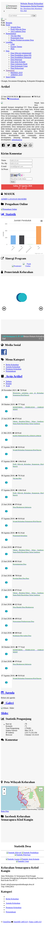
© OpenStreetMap (31, 809)
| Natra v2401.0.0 (34, 922)
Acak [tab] (8, 386)
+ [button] (4, 789)
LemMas (9, 42)
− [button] (4, 793)
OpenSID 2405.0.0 (20, 922)
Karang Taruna (16, 47)
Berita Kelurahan (12, 365)
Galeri (9, 702)
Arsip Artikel (13, 376)
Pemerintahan (11, 34)
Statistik (10, 214)
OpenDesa (7, 922)
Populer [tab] (9, 384)
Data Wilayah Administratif (21, 53)
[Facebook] (3, 146)
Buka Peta (5, 811)
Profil (8, 25)
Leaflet (23, 809)
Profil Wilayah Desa (18, 29)
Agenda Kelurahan (13, 367)
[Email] (14, 146)
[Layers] (41, 789)
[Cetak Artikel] (25, 146)
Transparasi (10, 70)
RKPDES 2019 (16, 73)
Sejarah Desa (16, 27)
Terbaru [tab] (9, 381)
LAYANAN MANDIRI (17, 199)
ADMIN (4, 199)
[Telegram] (19, 146)
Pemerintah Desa (17, 38)
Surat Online (10, 77)
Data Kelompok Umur (19, 66)
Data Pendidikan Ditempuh (21, 57)
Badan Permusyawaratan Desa (22, 40)
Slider (4, 713)
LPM (13, 44)
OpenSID (40, 809)
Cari (34, 16)
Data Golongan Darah (19, 64)
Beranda (9, 23)
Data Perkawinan (17, 68)
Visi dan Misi (16, 36)
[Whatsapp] (30, 146)
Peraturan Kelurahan (13, 369)
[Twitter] (8, 146)
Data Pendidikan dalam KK (21, 55)
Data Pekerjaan (16, 60)
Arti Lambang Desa (18, 31)
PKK (13, 49)
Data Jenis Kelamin (18, 62)
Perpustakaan (14, 99)
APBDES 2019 (16, 75)
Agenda (9, 692)
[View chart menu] (41, 221)
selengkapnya (17, 140)
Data (7, 51)
